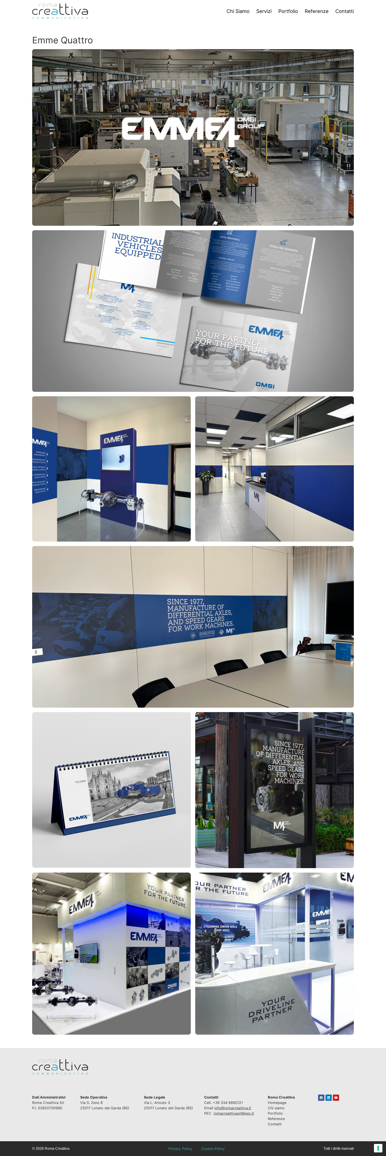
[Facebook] (321, 1098)
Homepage (277, 1102)
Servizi (264, 11)
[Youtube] (336, 1098)
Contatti (344, 11)
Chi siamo (276, 1108)
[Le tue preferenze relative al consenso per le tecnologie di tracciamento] (378, 1148)
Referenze (317, 11)
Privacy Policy (180, 1148)
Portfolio (288, 11)
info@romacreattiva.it (232, 1108)
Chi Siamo (238, 11)
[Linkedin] (328, 1098)
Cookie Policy (213, 1148)
